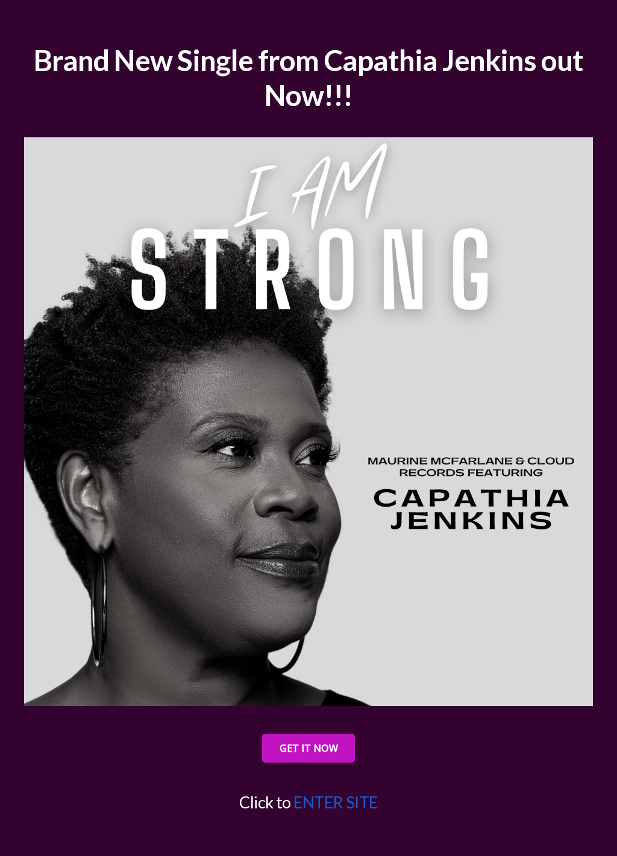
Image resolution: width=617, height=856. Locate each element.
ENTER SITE (335, 802)
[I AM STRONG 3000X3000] (308, 421)
